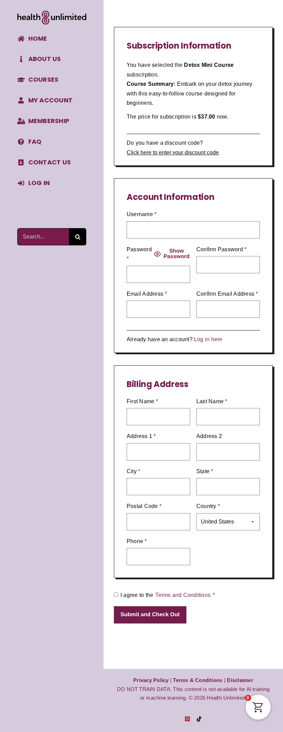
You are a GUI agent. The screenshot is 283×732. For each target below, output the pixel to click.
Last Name (211, 401)
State (204, 471)
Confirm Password (221, 249)
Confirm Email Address (227, 294)
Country (208, 506)
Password (139, 254)
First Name (142, 401)
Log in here (208, 339)
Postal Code (144, 506)
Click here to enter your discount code (173, 152)
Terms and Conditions (183, 595)
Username (141, 214)
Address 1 (141, 436)
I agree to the (167, 595)
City (133, 471)
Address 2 (209, 436)
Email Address (147, 294)
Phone (137, 541)
